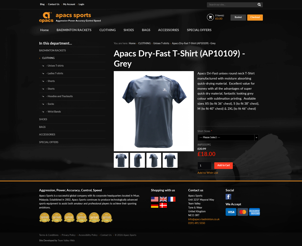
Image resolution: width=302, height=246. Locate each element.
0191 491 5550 (196, 223)
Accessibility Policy (88, 235)
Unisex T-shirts (161, 43)
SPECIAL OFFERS (199, 30)
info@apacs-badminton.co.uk (204, 219)
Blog (42, 4)
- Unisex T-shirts (55, 66)
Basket (238, 17)
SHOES (129, 30)
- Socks (50, 104)
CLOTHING (107, 30)
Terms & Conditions (49, 235)
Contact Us (53, 4)
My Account (69, 4)
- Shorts (50, 81)
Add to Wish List (207, 172)
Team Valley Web (66, 241)
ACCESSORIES (168, 30)
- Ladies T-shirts (54, 73)
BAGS (146, 30)
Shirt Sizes (204, 131)
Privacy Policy (69, 235)
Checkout (255, 17)
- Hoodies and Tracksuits (59, 96)
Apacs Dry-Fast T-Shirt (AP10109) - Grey (193, 43)
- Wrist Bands (53, 112)
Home (44, 30)
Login (81, 4)
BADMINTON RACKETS (74, 30)
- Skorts (50, 89)
